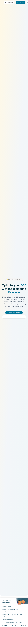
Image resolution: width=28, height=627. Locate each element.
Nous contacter (9, 2)
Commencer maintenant (14, 312)
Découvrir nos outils (14, 317)
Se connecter (20, 2)
